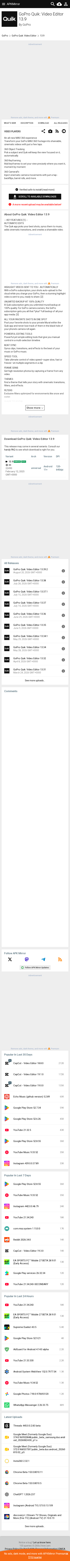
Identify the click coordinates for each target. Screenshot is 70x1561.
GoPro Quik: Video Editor (24, 35)
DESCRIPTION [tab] (27, 123)
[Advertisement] (35, 80)
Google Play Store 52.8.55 (27, 1141)
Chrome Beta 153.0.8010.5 (27, 1483)
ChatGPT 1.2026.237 (24, 1494)
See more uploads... (35, 680)
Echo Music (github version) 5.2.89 (31, 1096)
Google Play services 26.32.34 (29, 1273)
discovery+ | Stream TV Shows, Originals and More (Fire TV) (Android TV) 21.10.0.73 (37, 1517)
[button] (43, 131)
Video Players (12, 131)
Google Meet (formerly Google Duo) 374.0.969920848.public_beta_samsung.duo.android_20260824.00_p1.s (39, 1437)
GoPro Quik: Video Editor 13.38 (29, 580)
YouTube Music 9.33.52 (25, 1152)
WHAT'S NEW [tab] (10, 123)
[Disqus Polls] (35, 736)
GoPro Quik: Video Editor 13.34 (29, 647)
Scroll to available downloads (37, 196)
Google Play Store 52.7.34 (27, 1107)
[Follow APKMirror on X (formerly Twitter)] (10, 960)
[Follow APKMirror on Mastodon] (27, 960)
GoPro (27, 24)
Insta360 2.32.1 (21, 1461)
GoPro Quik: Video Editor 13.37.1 (30, 591)
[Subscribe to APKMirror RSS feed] (60, 960)
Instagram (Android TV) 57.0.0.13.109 (33, 1505)
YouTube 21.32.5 (22, 1130)
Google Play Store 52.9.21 (27, 1338)
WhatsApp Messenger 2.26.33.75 (30, 1405)
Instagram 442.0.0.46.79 (26, 1206)
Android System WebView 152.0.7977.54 (34, 1371)
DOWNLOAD (43, 123)
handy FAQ (9, 449)
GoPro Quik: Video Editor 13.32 (29, 658)
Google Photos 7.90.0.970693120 (31, 1393)
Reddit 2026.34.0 (22, 1239)
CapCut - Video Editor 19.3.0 (28, 1250)
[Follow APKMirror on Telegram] (43, 960)
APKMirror (13, 4)
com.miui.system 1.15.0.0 (26, 1228)
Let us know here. (42, 1542)
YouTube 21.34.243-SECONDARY (30, 1284)
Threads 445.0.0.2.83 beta (27, 1425)
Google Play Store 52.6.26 (27, 1118)
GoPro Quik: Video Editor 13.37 (29, 602)
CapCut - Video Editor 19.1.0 (28, 1074)
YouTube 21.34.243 (23, 1217)
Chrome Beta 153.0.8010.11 (28, 1472)
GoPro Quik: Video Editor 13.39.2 (30, 569)
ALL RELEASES (61, 123)
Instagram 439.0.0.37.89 (26, 1163)
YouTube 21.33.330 (23, 1360)
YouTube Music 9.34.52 (25, 1382)
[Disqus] (35, 820)
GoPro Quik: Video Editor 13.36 (29, 613)
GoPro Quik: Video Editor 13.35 (29, 625)
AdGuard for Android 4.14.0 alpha (31, 1349)
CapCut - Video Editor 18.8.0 (28, 1063)
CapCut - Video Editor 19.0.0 (28, 1085)
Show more (33, 407)
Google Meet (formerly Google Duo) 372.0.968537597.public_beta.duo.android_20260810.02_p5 (39, 1449)
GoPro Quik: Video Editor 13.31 (29, 669)
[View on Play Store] (50, 131)
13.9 (11, 461)
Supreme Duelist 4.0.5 (24, 1327)
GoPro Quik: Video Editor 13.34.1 (30, 636)
